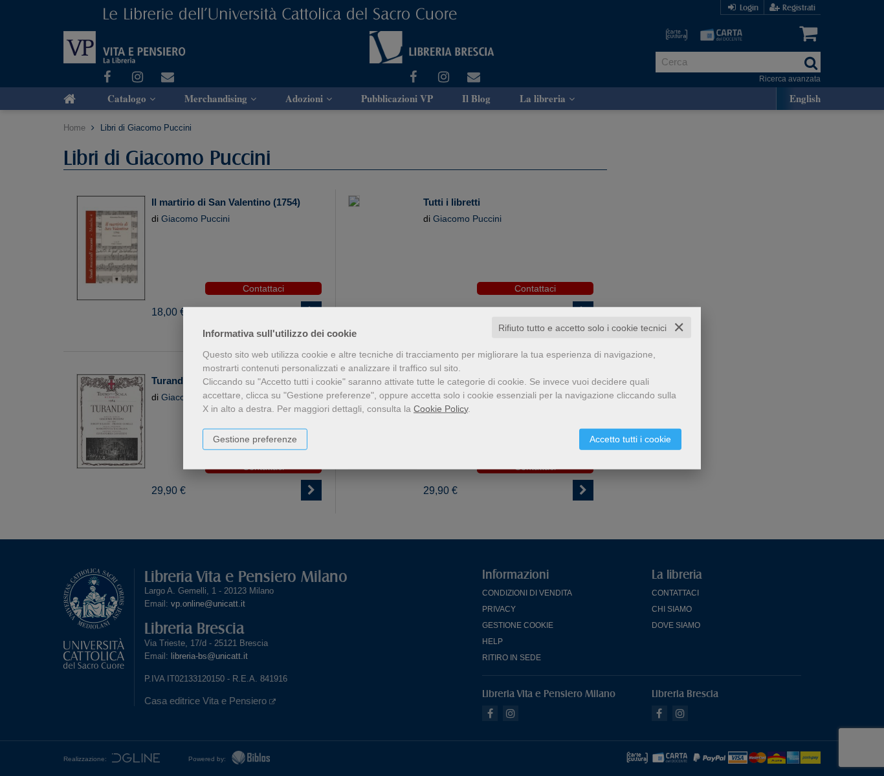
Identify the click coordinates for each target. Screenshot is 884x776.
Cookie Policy (441, 408)
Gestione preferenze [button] (255, 438)
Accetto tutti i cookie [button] (630, 438)
